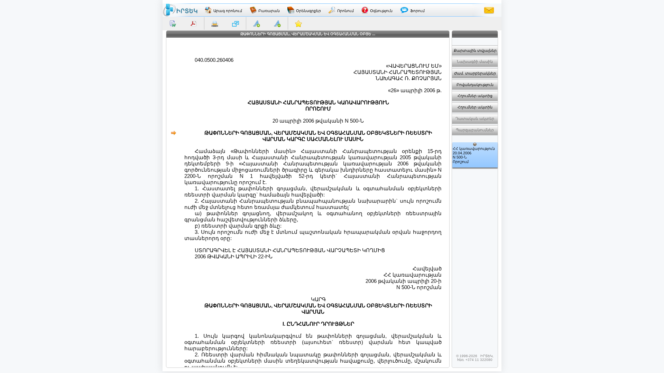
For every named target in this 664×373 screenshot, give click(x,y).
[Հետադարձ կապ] (489, 10)
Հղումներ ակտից (475, 96)
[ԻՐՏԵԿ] (180, 10)
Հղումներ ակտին (475, 107)
